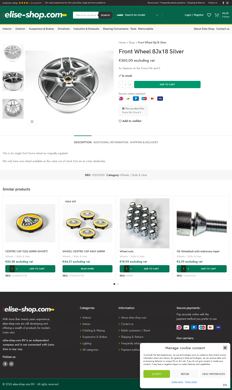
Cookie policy (177, 381)
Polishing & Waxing (93, 330)
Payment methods (131, 350)
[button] (225, 347)
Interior (86, 324)
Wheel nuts (126, 251)
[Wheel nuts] (145, 223)
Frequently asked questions (137, 343)
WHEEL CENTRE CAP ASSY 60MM (84, 251)
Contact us (127, 324)
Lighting (86, 343)
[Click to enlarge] (32, 121)
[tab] (83, 140)
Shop (132, 42)
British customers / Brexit (135, 330)
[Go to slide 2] (118, 284)
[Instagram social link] (227, 3)
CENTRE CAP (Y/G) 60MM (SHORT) (26, 251)
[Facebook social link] (223, 3)
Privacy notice (191, 381)
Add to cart (167, 84)
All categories (90, 350)
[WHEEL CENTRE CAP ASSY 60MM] (87, 223)
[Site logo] (35, 15)
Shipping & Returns (132, 337)
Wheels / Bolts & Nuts (133, 175)
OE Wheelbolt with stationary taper (198, 251)
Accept (156, 374)
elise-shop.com (11, 324)
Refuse (185, 374)
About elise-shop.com (133, 318)
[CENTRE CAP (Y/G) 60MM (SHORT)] (30, 223)
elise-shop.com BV (24, 384)
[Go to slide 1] (114, 284)
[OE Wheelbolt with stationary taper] (202, 223)
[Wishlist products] (209, 15)
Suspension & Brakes (94, 337)
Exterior (86, 318)
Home (122, 42)
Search (105, 15)
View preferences (213, 374)
